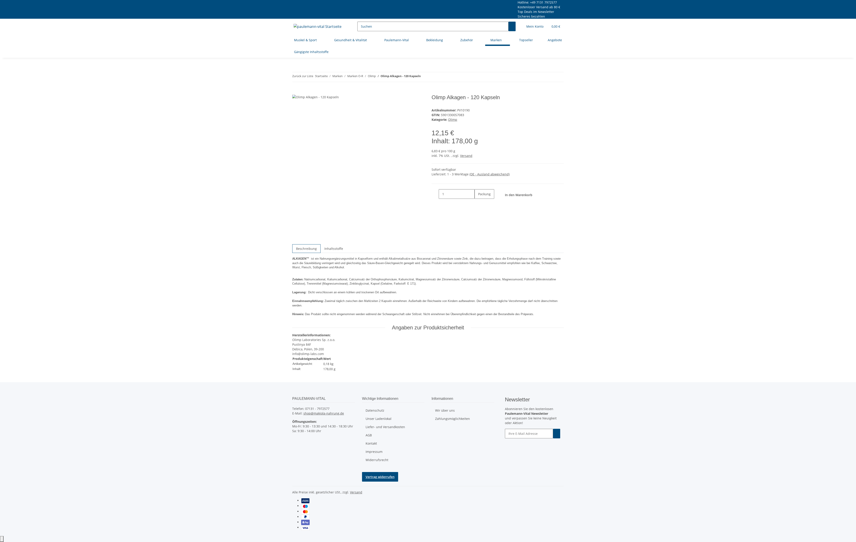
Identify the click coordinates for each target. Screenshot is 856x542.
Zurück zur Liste (302, 76)
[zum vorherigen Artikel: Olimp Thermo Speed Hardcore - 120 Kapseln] (424, 77)
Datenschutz (375, 410)
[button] (535, 26)
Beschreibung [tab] (306, 248)
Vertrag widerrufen (380, 477)
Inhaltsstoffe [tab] (333, 248)
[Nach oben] (2, 539)
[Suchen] (512, 26)
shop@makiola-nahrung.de (323, 413)
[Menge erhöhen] (478, 203)
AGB (369, 435)
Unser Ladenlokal (378, 419)
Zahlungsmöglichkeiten (452, 419)
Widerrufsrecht (377, 460)
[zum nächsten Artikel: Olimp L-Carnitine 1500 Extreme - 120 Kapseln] (432, 77)
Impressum (374, 452)
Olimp (452, 119)
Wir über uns (445, 410)
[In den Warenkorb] (295, 91)
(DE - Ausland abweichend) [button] (489, 174)
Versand (466, 156)
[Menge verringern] (435, 194)
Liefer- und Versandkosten (385, 427)
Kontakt (371, 443)
